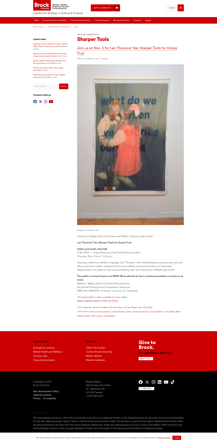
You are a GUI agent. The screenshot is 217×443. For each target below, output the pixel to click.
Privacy (36, 398)
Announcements (103, 312)
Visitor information (95, 347)
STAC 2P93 (147, 307)
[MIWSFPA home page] (51, 5)
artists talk (87, 307)
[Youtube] (51, 101)
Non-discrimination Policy (46, 391)
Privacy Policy (164, 437)
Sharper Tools (136, 307)
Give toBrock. (147, 344)
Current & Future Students (54, 20)
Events (128, 312)
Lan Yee (127, 307)
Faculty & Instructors (141, 312)
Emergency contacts (44, 347)
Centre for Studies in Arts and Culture (58, 13)
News (76, 27)
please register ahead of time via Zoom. (98, 300)
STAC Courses (96, 316)
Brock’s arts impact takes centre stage (48, 68)
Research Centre (121, 20)
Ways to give (145, 358)
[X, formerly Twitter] (40, 101)
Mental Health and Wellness (47, 351)
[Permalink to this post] (130, 224)
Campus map (40, 355)
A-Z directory (145, 388)
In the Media (169, 312)
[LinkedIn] (159, 382)
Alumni (93, 312)
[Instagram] (45, 101)
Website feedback (95, 360)
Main (36, 20)
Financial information (44, 360)
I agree (177, 438)
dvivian (105, 59)
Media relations (94, 355)
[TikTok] (172, 382)
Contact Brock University (99, 351)
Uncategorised (109, 316)
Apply (148, 20)
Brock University (38, 27)
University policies (42, 394)
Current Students (118, 312)
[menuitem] (105, 7)
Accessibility (49, 398)
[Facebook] (35, 101)
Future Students (156, 312)
